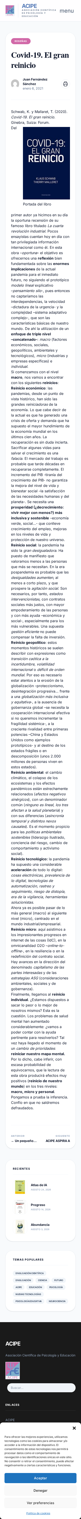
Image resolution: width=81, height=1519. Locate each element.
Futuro (58, 1280)
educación (35, 1287)
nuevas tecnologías (28, 1294)
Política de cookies (38, 1513)
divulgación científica (30, 1273)
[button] (74, 1428)
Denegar (40, 1490)
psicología (56, 1287)
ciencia (42, 1280)
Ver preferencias (40, 1503)
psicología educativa (29, 1301)
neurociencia (57, 1301)
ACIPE (19, 1287)
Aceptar (40, 1478)
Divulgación (23, 1280)
